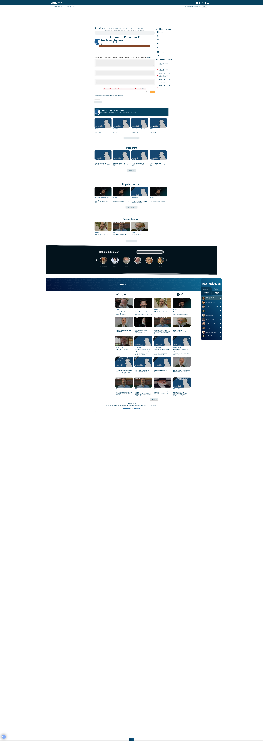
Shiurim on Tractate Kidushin (138, 128)
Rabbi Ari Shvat (116, 236)
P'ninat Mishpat (138, 347)
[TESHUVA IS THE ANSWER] (124, 346)
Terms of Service (118, 95)
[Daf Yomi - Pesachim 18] (121, 159)
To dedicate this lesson (125, 46)
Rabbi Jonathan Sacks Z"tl (140, 332)
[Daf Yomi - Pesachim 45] (103, 158)
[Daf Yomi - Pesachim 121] (158, 159)
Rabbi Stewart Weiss (120, 353)
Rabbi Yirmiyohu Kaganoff (100, 201)
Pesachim (98, 102)
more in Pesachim (164, 59)
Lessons (206, 289)
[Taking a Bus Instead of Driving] (162, 365)
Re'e (116, 388)
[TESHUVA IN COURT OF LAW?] (121, 230)
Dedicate (204, 6)
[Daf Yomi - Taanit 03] (158, 126)
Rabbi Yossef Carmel (120, 332)
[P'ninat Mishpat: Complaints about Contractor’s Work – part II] (182, 388)
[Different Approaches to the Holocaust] (143, 307)
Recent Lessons (131, 219)
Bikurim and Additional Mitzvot (102, 197)
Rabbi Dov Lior (118, 314)
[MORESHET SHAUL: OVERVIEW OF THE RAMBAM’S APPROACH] (139, 196)
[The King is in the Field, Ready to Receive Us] (162, 387)
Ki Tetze (97, 232)
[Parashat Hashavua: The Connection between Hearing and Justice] (182, 366)
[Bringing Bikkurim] (103, 196)
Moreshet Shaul (135, 197)
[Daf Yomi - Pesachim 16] (103, 126)
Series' (217, 289)
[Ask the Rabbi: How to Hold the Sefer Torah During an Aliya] (143, 366)
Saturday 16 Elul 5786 (58, 6)
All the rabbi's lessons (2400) (132, 138)
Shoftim (115, 232)
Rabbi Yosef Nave (98, 236)
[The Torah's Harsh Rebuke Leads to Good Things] (124, 307)
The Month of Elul (119, 347)
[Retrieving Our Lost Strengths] (103, 230)
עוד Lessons (154, 399)
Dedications (142, 3)
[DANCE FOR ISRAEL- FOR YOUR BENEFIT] (143, 388)
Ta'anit (151, 128)
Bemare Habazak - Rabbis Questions (143, 367)
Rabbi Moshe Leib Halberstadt (140, 314)
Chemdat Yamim (177, 347)
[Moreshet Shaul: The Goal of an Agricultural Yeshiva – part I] (182, 346)
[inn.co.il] (197, 3)
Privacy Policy (112, 95)
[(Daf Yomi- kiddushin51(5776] (139, 126)
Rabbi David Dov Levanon (159, 393)
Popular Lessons (131, 184)
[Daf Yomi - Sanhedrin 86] (121, 126)
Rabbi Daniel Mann (138, 372)
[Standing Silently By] (139, 230)
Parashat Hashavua (120, 327)
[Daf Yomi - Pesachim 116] (139, 159)
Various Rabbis (135, 202)
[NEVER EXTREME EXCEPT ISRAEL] (124, 387)
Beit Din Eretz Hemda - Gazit (140, 354)
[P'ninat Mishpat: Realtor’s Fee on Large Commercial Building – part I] (143, 346)
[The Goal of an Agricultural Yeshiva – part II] (124, 367)
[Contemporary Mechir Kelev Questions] (182, 307)
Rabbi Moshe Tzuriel (136, 236)
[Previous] (96, 260)
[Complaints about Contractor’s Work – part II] (162, 346)
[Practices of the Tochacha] (121, 195)
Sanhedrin (115, 128)
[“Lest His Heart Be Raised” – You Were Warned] (124, 326)
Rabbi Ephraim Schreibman (164, 63)
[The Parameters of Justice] (143, 326)
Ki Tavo (115, 197)
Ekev (136, 388)
